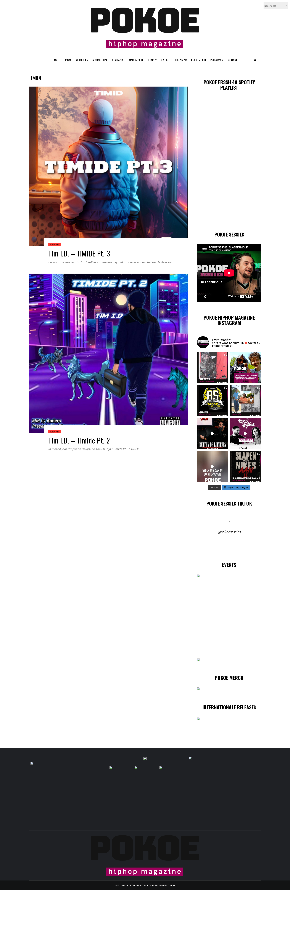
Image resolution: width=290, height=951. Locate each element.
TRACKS (67, 60)
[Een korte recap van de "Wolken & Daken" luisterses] (212, 466)
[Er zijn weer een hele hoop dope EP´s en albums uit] (212, 367)
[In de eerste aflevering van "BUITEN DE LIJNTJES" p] (212, 433)
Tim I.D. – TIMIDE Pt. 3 (79, 253)
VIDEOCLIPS (82, 60)
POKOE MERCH (198, 60)
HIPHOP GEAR (180, 60)
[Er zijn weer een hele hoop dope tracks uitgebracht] (212, 400)
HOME (56, 60)
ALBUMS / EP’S (100, 60)
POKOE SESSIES (135, 60)
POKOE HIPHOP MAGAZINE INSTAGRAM (229, 320)
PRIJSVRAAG (216, 60)
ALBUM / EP (54, 244)
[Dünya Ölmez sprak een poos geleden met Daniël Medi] (245, 433)
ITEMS (151, 60)
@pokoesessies (229, 531)
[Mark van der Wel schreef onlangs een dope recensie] (245, 367)
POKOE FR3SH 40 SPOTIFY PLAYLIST (229, 85)
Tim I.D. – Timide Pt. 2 (79, 440)
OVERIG (164, 60)
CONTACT (232, 60)
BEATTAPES (117, 60)
